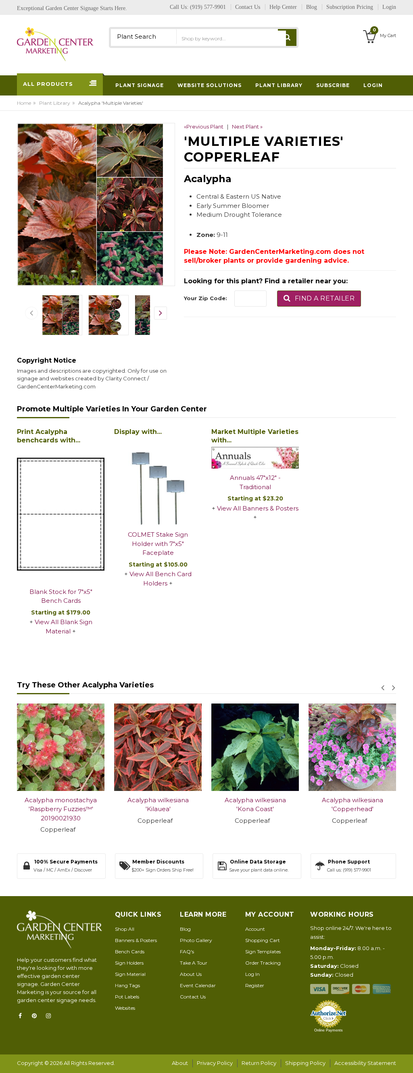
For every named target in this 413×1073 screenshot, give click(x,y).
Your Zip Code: (205, 298)
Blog (185, 929)
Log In (252, 974)
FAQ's (187, 951)
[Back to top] (404, 1058)
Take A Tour (193, 963)
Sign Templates (263, 951)
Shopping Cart (262, 940)
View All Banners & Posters (257, 508)
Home (24, 103)
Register (254, 985)
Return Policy (259, 1063)
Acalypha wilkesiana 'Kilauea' (158, 804)
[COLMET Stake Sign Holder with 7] (158, 481)
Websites (125, 1008)
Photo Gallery (196, 940)
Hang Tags (127, 985)
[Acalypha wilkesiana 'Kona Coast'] (255, 747)
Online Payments (328, 1030)
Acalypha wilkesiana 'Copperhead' (352, 804)
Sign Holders (129, 963)
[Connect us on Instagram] (50, 1015)
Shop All (124, 929)
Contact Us (193, 997)
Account (255, 929)
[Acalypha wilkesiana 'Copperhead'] (352, 747)
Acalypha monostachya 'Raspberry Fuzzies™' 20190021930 (61, 809)
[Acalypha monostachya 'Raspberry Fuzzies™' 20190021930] (60, 747)
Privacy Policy (215, 1063)
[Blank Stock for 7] (60, 515)
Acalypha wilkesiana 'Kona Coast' (255, 804)
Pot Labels (127, 997)
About (180, 1063)
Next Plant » (247, 126)
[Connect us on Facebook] (22, 1015)
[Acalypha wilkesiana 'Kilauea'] (158, 747)
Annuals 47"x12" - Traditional (255, 482)
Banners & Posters (136, 940)
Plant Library (54, 103)
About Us (191, 974)
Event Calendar (198, 985)
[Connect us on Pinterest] (36, 1015)
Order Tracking (263, 963)
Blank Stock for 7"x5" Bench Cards (60, 596)
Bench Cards (129, 951)
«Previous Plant (203, 126)
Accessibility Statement (365, 1063)
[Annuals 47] (255, 458)
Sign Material (130, 974)
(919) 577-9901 (208, 7)
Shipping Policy (305, 1063)
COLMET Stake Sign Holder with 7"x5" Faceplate (158, 543)
